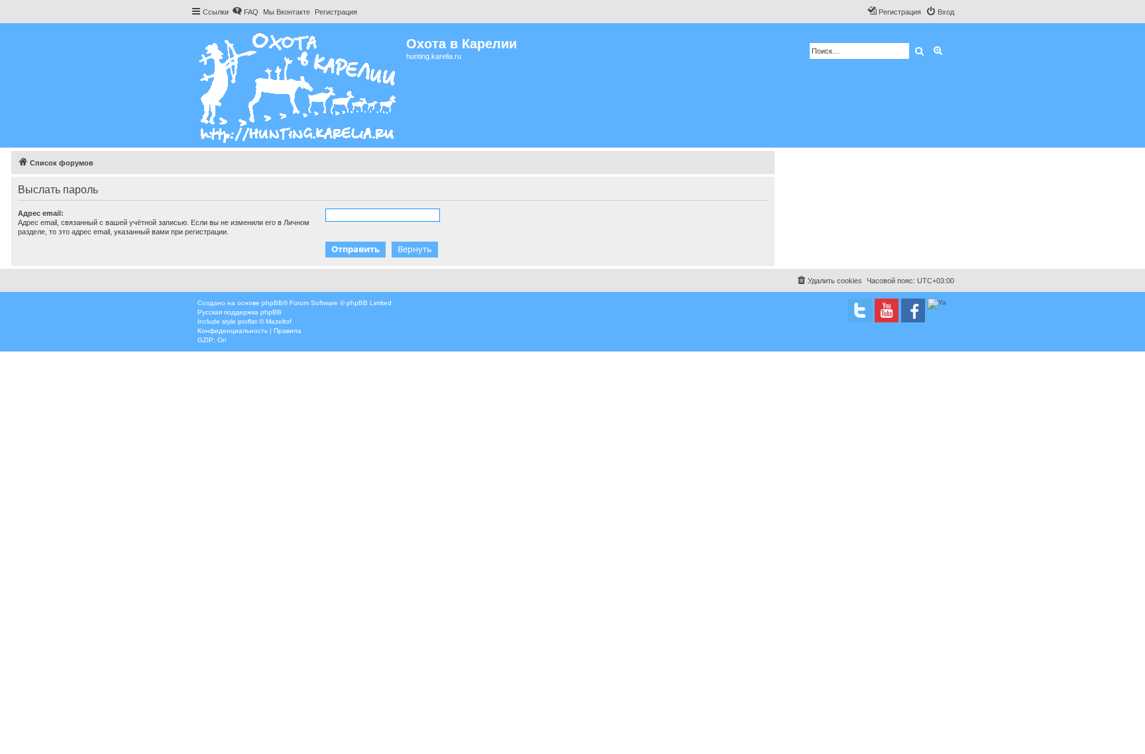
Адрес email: (41, 213)
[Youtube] (887, 310)
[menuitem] (245, 12)
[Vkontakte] (860, 310)
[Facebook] (913, 310)
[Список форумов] (298, 85)
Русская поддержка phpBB (239, 312)
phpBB (272, 302)
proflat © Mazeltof (265, 321)
